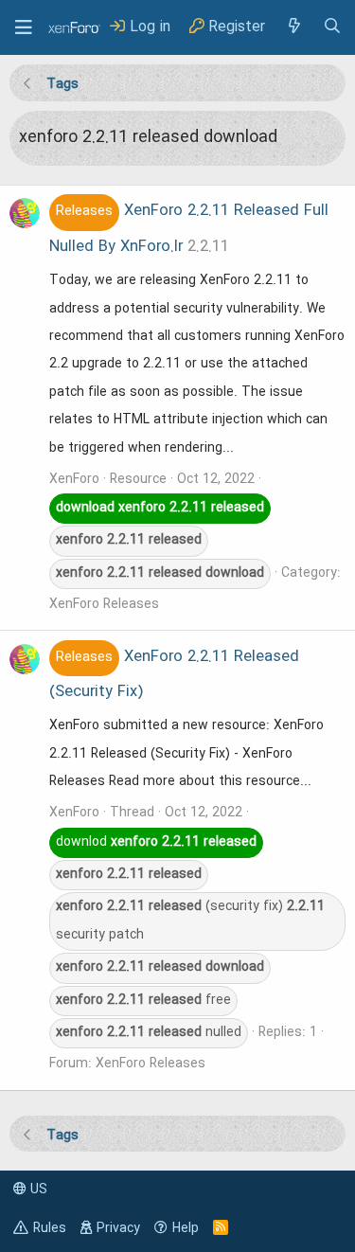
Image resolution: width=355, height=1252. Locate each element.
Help (185, 1228)
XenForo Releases (104, 604)
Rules (49, 1228)
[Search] (332, 27)
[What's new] (293, 27)
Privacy (118, 1228)
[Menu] (24, 27)
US (37, 1189)
